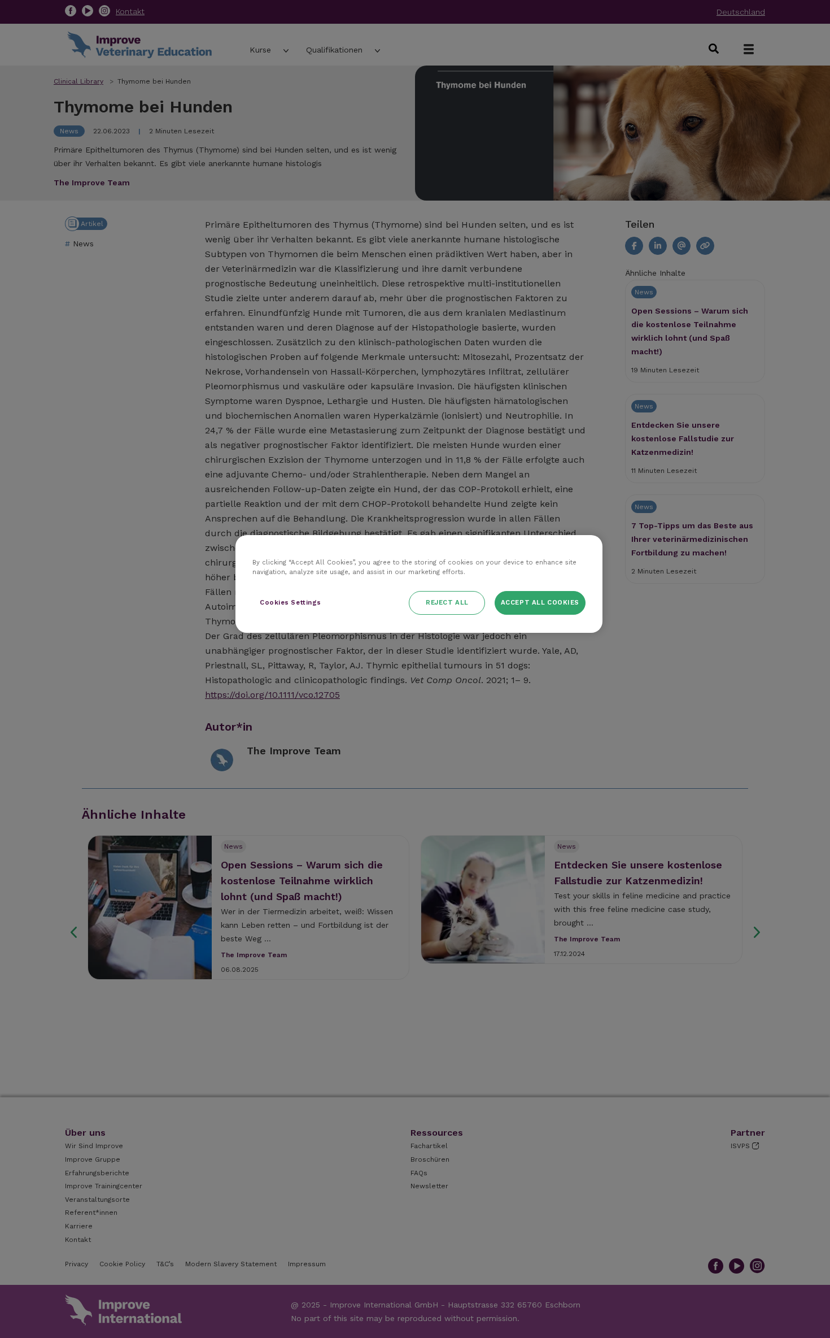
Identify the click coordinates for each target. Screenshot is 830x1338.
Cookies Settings (290, 602)
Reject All (447, 602)
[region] (418, 584)
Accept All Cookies (540, 602)
